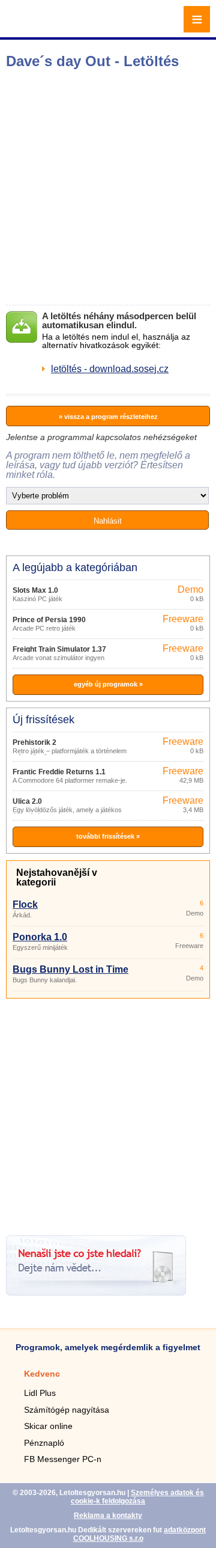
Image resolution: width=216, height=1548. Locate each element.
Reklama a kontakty (108, 1515)
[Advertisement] (108, 187)
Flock (25, 904)
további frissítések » (108, 836)
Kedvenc (42, 1373)
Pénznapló (44, 1443)
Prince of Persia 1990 (49, 620)
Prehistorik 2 (34, 742)
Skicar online (48, 1426)
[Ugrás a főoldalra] (42, 26)
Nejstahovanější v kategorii (56, 877)
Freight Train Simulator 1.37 (59, 649)
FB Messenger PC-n (62, 1459)
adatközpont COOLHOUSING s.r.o (139, 1534)
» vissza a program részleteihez (108, 416)
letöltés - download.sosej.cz (110, 369)
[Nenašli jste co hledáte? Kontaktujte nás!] (96, 1292)
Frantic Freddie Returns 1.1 (59, 772)
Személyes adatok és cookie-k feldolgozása (137, 1496)
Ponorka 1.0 (40, 937)
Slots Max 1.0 (35, 590)
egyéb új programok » (108, 684)
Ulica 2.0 (27, 801)
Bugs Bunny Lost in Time (70, 969)
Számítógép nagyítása (66, 1410)
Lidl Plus (40, 1393)
